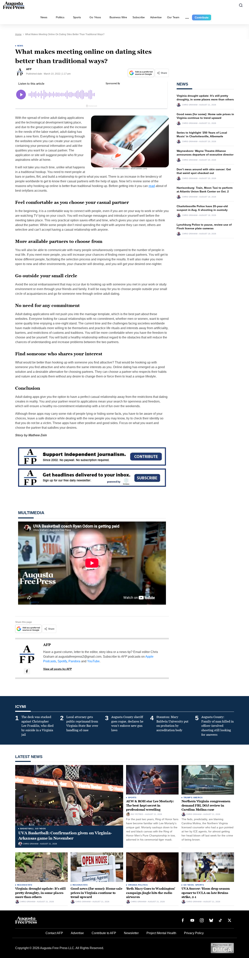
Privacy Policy (194, 933)
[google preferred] (141, 73)
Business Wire (118, 17)
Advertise (156, 17)
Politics (60, 17)
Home (18, 34)
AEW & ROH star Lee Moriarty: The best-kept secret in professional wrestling (150, 805)
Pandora (74, 661)
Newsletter (131, 933)
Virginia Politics (138, 885)
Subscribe (138, 17)
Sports (77, 17)
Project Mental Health (161, 933)
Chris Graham (189, 105)
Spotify (62, 661)
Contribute (202, 17)
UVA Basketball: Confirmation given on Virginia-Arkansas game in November (65, 835)
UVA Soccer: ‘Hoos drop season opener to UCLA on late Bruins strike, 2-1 (205, 893)
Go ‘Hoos (95, 17)
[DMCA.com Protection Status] (222, 947)
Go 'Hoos (40, 829)
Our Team (173, 17)
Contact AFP (54, 933)
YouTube (93, 661)
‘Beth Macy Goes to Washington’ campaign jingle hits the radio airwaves (150, 893)
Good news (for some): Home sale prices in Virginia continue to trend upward (96, 893)
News (43, 17)
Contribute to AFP (104, 933)
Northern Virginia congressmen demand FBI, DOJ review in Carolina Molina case (205, 805)
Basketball (27, 829)
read (152, 186)
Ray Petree (137, 814)
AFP (47, 644)
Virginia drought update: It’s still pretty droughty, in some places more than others (40, 893)
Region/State (24, 885)
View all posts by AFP (57, 668)
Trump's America (193, 797)
